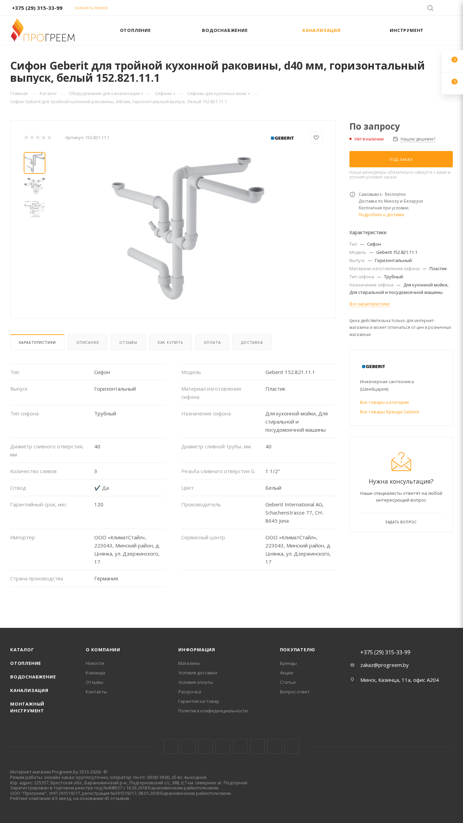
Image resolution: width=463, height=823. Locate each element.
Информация (196, 650)
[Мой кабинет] (450, 9)
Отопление (25, 663)
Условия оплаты (195, 682)
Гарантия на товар (198, 701)
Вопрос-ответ (295, 692)
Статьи (288, 682)
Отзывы (128, 342)
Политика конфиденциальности (213, 711)
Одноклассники (257, 746)
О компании (103, 650)
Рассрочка (189, 692)
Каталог (22, 650)
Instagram (205, 746)
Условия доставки (197, 673)
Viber (274, 746)
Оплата (212, 342)
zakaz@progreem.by (384, 664)
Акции (286, 673)
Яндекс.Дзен (292, 746)
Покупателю (297, 650)
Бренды (288, 663)
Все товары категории (384, 402)
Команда (95, 673)
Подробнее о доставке (381, 215)
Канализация (29, 690)
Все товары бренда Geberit (389, 412)
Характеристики (37, 342)
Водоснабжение (33, 677)
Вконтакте (171, 746)
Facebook (188, 746)
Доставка (252, 342)
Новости (95, 663)
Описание (87, 342)
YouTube (240, 746)
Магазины (189, 663)
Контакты (96, 692)
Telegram (223, 746)
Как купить (170, 342)
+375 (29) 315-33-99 (37, 7)
